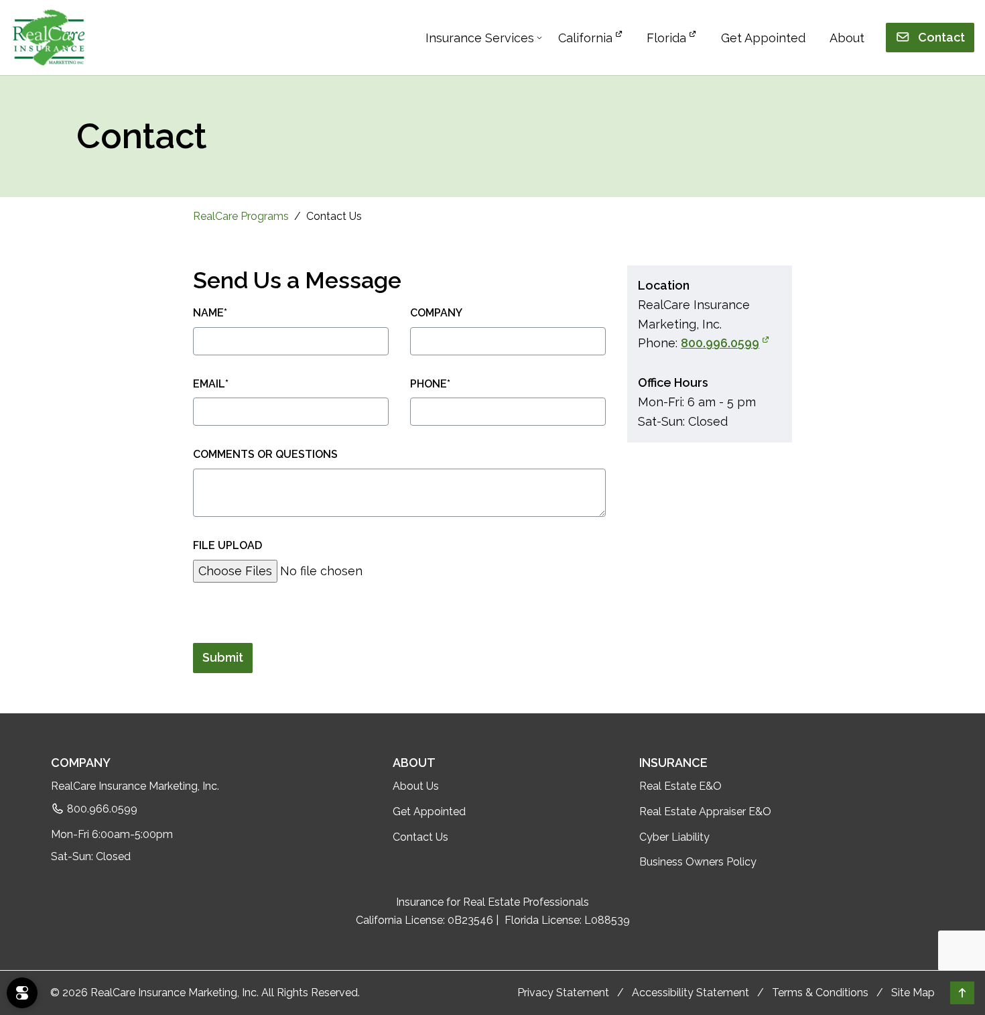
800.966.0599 (100, 808)
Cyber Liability (674, 837)
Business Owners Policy (698, 861)
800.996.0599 (725, 343)
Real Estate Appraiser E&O (705, 811)
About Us (416, 786)
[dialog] (22, 992)
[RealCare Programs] (48, 37)
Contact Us (420, 837)
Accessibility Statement (690, 992)
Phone (430, 383)
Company (436, 312)
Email (210, 383)
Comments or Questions (265, 454)
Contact (940, 37)
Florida (666, 38)
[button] (962, 992)
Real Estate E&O (680, 786)
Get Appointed (763, 38)
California (585, 38)
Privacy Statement (563, 992)
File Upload (227, 545)
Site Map (913, 992)
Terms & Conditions (820, 992)
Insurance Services (479, 38)
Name (210, 312)
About (847, 38)
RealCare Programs (241, 216)
